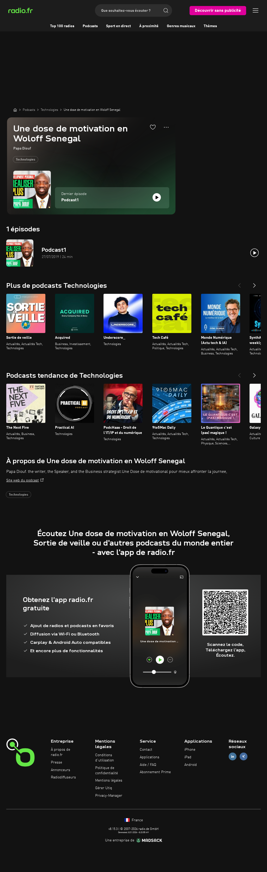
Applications (149, 757)
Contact (146, 749)
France (137, 820)
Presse (56, 762)
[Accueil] (15, 110)
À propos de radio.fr (60, 752)
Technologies (25, 159)
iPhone (189, 749)
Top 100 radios (62, 26)
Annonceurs (60, 770)
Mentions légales (108, 780)
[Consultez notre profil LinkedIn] (232, 756)
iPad (187, 757)
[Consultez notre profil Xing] (243, 756)
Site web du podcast (22, 480)
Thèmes (210, 26)
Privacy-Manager (108, 796)
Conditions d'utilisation (104, 757)
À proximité (149, 26)
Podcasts (90, 26)
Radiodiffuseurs (63, 777)
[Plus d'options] (166, 127)
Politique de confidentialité (106, 770)
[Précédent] (239, 283)
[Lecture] (157, 197)
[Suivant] (254, 283)
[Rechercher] (166, 10)
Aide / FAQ (148, 765)
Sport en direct (118, 26)
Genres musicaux (181, 26)
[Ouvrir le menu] (255, 10)
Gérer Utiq (103, 788)
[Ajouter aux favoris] (153, 127)
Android (190, 765)
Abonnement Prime (155, 772)
